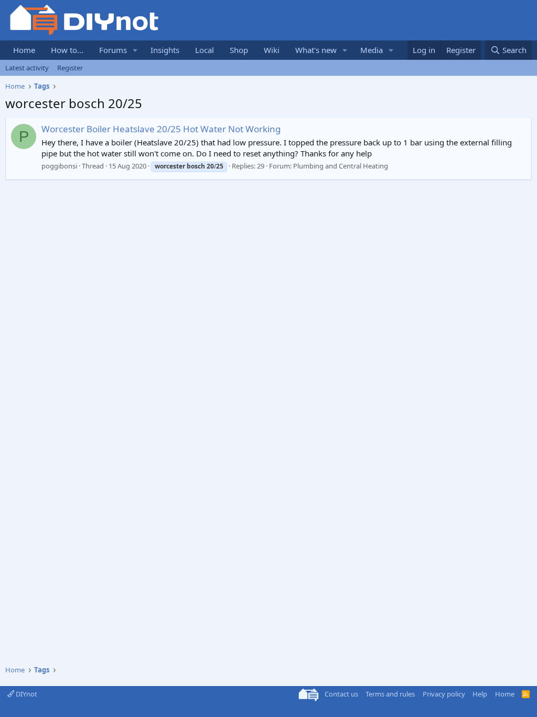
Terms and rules (390, 694)
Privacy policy (444, 694)
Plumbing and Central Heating (340, 166)
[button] (135, 50)
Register (70, 67)
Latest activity (27, 67)
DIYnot (25, 694)
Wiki (272, 50)
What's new (316, 50)
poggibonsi (59, 166)
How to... (67, 50)
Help (479, 694)
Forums (113, 50)
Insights (165, 50)
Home (24, 50)
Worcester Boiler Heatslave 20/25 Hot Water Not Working (161, 129)
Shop (239, 50)
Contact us (341, 694)
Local (204, 50)
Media (371, 50)
